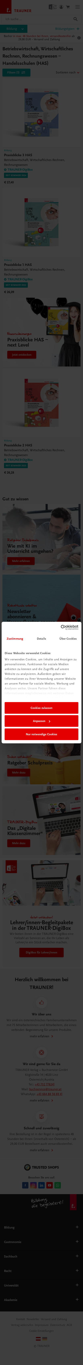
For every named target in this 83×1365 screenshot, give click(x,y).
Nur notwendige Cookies (41, 734)
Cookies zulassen (41, 708)
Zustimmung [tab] (15, 638)
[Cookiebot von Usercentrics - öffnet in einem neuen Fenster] (60, 627)
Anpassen (39, 721)
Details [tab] (41, 638)
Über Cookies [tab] (68, 638)
